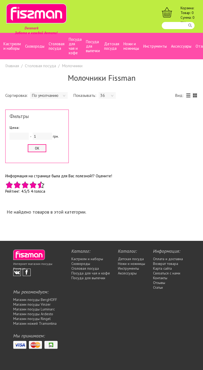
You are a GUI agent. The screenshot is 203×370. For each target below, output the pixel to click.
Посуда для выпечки (93, 46)
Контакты (160, 278)
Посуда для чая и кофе (75, 46)
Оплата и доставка (168, 258)
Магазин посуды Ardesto (33, 314)
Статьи (158, 287)
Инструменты (155, 46)
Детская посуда (111, 46)
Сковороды (34, 46)
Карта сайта (162, 268)
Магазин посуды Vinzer (32, 304)
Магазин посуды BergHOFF (35, 299)
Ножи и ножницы (131, 46)
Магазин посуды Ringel (32, 318)
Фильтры (19, 116)
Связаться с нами (166, 273)
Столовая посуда (56, 46)
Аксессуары (181, 46)
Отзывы (159, 282)
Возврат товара (165, 263)
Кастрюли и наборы (12, 46)
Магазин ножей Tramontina (35, 323)
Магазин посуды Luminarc (34, 309)
